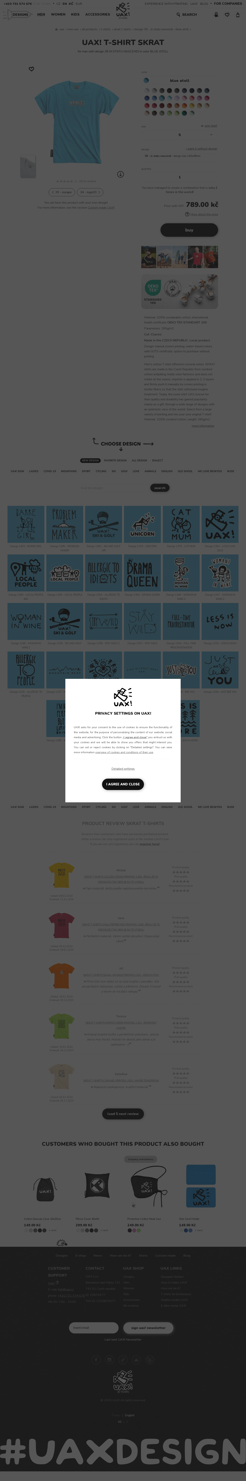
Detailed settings (123, 769)
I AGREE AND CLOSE (123, 784)
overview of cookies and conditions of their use (124, 752)
